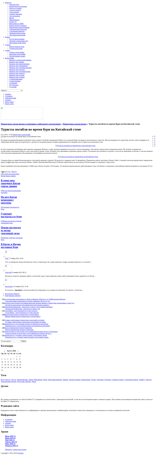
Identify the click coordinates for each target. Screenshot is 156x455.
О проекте (9, 96)
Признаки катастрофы (17, 54)
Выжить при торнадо (17, 73)
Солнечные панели (131, 380)
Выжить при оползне (17, 70)
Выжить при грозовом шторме (20, 68)
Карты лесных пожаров (17, 25)
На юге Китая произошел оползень (9, 200)
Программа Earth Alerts (17, 43)
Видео (11, 18)
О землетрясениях (15, 79)
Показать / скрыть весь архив (15, 449)
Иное (45, 380)
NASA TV (13, 22)
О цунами (13, 87)
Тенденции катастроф (17, 35)
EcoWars (21, 453)
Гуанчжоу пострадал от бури (11, 215)
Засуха (13, 380)
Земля (31, 380)
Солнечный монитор (17, 31)
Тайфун (142, 380)
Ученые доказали (15, 14)
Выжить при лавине (16, 62)
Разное (7, 37)
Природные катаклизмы (18, 6)
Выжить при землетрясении (19, 64)
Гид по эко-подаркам (16, 39)
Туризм (7, 45)
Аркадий (8, 272)
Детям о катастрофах (16, 52)
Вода (2, 380)
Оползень (100, 380)
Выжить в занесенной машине (20, 60)
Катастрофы (9, 58)
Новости (8, 3)
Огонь (93, 380)
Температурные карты (17, 33)
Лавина (65, 380)
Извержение (38, 380)
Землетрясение (22, 380)
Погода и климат (15, 8)
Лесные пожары (75, 380)
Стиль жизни (14, 12)
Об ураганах (13, 85)
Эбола (34, 381)
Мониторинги (14, 20)
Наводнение (86, 380)
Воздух (14, 172)
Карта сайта (9, 102)
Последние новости (12, 294)
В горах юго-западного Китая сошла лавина (10, 183)
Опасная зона (14, 4)
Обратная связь (10, 98)
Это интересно (14, 16)
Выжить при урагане (17, 77)
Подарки (108, 380)
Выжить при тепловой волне (19, 71)
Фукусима (21, 381)
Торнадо (148, 380)
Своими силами (117, 380)
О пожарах (13, 83)
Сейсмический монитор (18, 29)
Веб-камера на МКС (16, 24)
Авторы (8, 100)
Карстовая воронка (55, 380)
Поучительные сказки (17, 56)
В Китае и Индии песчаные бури (11, 245)
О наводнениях (14, 81)
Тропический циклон (8, 381)
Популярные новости (13, 296)
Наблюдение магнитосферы (19, 27)
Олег (7, 258)
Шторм (28, 381)
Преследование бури (16, 47)
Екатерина (9, 286)
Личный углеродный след (18, 41)
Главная (8, 94)
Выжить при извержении (18, 66)
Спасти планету (15, 10)
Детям (7, 50)
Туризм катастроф (15, 48)
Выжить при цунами (16, 75)
